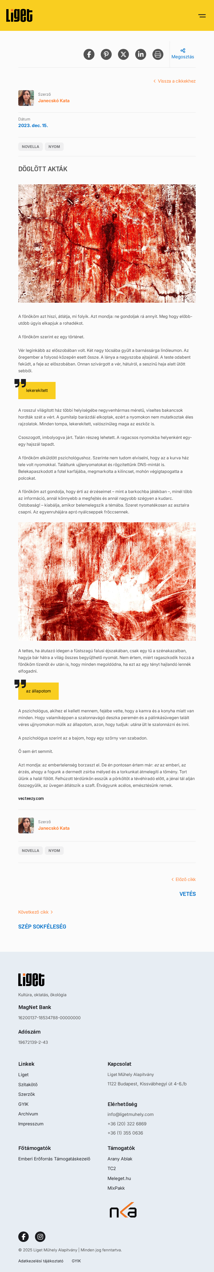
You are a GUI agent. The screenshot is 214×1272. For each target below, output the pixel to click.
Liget (23, 1074)
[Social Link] (23, 1236)
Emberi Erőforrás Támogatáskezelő (54, 1158)
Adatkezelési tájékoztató (40, 1260)
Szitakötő (28, 1084)
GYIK (23, 1104)
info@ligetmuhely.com (131, 1114)
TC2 (112, 1168)
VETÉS (188, 893)
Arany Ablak (120, 1158)
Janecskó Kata (54, 100)
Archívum (28, 1113)
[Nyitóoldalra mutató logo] (49, 979)
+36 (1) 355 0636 (125, 1133)
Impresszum (31, 1123)
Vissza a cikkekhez (177, 81)
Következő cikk (33, 912)
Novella (30, 146)
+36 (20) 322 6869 (127, 1123)
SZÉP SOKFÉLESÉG (42, 926)
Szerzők (26, 1094)
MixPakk (116, 1188)
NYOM (54, 146)
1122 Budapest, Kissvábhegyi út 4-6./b (147, 1083)
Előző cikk (186, 879)
